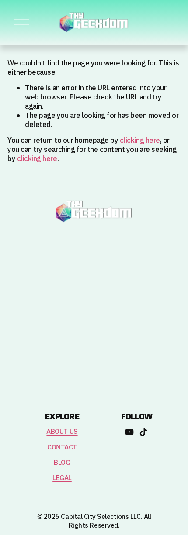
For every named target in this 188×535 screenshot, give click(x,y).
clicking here (140, 140)
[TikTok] (143, 432)
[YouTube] (129, 432)
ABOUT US (61, 432)
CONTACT (62, 447)
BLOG (62, 463)
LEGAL (62, 478)
